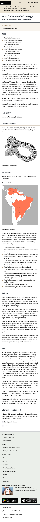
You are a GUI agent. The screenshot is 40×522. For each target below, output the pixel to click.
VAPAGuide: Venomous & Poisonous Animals (33, 2)
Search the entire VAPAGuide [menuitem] (12, 511)
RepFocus (7, 426)
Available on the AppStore (29, 500)
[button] (20, 8)
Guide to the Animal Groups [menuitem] (11, 447)
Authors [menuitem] (5, 464)
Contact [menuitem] (5, 478)
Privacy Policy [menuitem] (7, 517)
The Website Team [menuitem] (9, 468)
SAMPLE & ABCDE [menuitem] (8, 437)
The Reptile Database (10, 422)
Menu (7, 3)
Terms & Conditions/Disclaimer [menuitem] (12, 514)
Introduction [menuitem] (7, 507)
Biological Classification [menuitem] (10, 451)
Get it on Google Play (10, 500)
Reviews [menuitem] (5, 474)
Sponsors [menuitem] (6, 481)
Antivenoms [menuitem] (7, 440)
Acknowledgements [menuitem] (9, 471)
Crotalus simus (8, 78)
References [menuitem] (6, 458)
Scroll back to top (20, 3)
